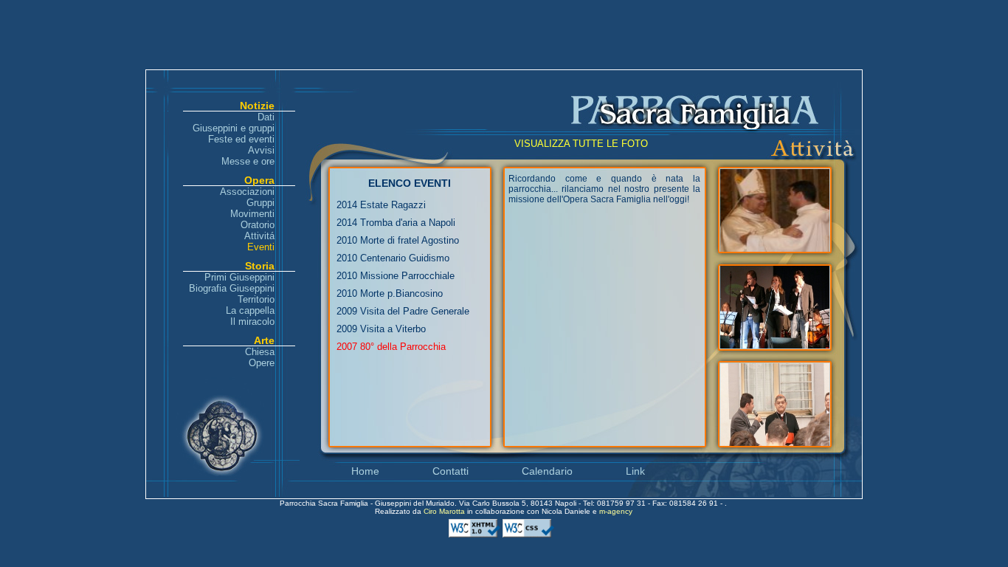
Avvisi (261, 150)
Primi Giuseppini (239, 277)
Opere (262, 362)
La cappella (250, 310)
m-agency (615, 511)
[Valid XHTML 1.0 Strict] (476, 535)
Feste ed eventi (241, 139)
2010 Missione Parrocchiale (395, 275)
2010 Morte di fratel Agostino (397, 240)
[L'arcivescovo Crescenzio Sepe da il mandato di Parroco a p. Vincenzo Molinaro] (774, 247)
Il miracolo (252, 321)
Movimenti (252, 213)
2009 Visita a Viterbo (381, 328)
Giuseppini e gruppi (234, 128)
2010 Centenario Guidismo (392, 258)
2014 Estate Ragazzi (381, 204)
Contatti (450, 471)
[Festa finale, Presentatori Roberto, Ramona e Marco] (774, 344)
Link (635, 471)
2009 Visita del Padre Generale (402, 311)
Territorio (256, 299)
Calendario (547, 471)
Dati (266, 117)
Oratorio (258, 224)
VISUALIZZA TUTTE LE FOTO (581, 143)
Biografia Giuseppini (232, 288)
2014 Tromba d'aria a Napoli (395, 222)
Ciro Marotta (445, 511)
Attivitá (259, 235)
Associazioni (247, 191)
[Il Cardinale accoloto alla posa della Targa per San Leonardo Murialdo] (774, 442)
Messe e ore (248, 161)
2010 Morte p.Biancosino (389, 293)
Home (365, 471)
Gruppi (260, 202)
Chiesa (260, 351)
